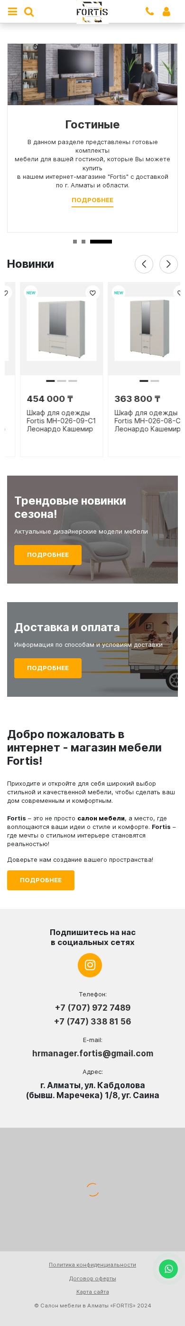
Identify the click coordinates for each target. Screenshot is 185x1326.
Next (168, 264)
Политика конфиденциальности (92, 1264)
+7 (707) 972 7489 (92, 1008)
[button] (37, 381)
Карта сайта (92, 1291)
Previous (144, 264)
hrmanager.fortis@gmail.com (92, 1053)
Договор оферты (92, 1278)
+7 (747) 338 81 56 (92, 1021)
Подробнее (92, 200)
